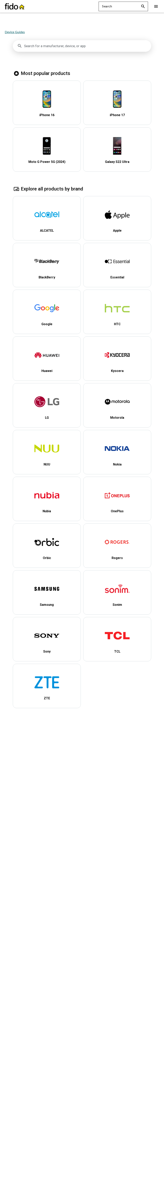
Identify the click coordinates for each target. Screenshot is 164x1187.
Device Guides (15, 32)
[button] (143, 6)
